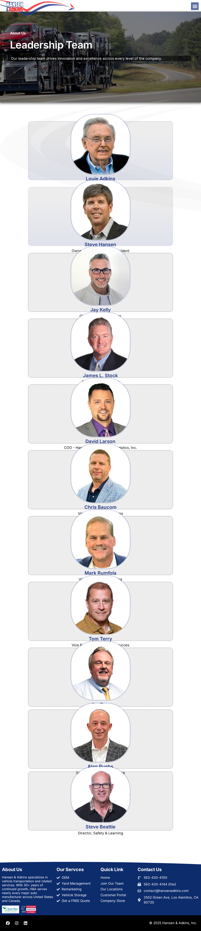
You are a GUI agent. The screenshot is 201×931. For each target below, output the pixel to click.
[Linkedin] (25, 923)
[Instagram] (17, 923)
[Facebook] (8, 923)
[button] (195, 6)
